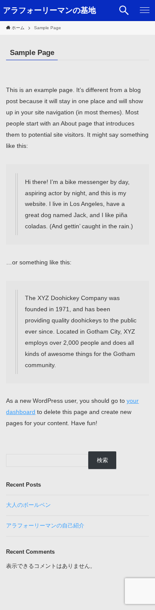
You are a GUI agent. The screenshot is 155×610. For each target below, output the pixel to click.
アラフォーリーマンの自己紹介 (45, 525)
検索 (102, 460)
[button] (124, 10)
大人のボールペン (28, 505)
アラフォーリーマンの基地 (49, 10)
